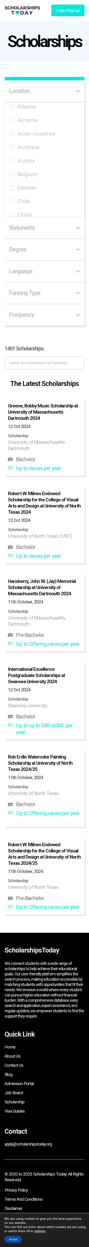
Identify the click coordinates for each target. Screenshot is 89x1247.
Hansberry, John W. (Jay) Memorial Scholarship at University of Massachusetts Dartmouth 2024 (42, 587)
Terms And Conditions (23, 1199)
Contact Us (14, 1065)
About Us (12, 1056)
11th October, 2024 (25, 602)
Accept (13, 1239)
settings (39, 1231)
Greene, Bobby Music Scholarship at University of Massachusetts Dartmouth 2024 (43, 412)
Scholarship (14, 1102)
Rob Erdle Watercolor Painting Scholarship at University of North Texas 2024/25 (40, 763)
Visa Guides (15, 1111)
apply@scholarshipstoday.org (28, 1144)
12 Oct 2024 (19, 426)
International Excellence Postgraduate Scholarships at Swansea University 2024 (36, 675)
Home (10, 1047)
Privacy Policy (16, 1190)
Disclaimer (13, 1208)
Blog (8, 1074)
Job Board (14, 1092)
